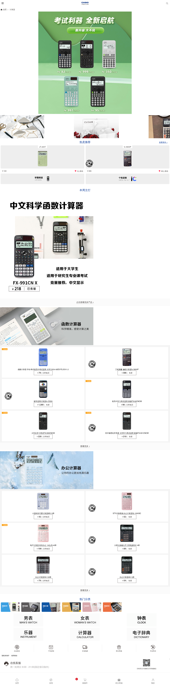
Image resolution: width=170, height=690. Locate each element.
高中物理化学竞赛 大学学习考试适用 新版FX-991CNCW (127, 433)
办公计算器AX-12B (127, 577)
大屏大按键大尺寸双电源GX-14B (127, 545)
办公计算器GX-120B (43, 577)
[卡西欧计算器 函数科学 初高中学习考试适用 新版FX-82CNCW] (127, 389)
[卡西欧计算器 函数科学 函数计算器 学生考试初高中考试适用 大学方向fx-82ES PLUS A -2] (43, 357)
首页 (5, 9)
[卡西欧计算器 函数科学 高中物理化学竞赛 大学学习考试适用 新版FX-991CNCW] (127, 421)
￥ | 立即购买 (43, 372)
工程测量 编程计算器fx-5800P (127, 369)
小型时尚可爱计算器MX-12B (43, 513)
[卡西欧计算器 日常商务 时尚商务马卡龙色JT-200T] (42, 158)
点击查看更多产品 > (85, 302)
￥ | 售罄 (126, 372)
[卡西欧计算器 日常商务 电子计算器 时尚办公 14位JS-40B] (43, 533)
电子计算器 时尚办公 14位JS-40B (43, 545)
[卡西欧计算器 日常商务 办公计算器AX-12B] (127, 565)
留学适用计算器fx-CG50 (43, 401)
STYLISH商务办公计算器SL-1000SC (127, 513)
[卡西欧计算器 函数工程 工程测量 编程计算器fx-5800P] (127, 158)
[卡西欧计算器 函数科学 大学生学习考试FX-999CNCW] (43, 421)
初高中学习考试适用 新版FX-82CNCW (127, 401)
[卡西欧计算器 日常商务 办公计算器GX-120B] (43, 565)
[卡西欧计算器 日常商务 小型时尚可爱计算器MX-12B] (43, 501)
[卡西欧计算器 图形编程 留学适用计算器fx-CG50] (43, 389)
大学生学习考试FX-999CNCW (43, 433)
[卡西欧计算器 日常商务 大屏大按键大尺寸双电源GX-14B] (127, 533)
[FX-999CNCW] (85, 63)
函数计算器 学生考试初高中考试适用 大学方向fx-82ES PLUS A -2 (43, 369)
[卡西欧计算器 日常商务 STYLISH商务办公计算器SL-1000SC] (127, 501)
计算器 (12, 9)
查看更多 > (85, 446)
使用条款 (14, 655)
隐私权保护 (5, 655)
